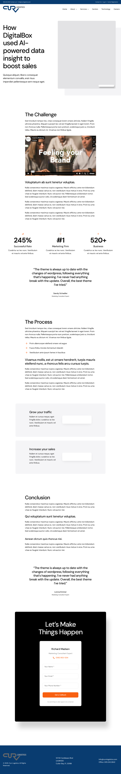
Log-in (104, 2)
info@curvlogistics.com (24, 2)
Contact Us (98, 2)
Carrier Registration (113, 2)
